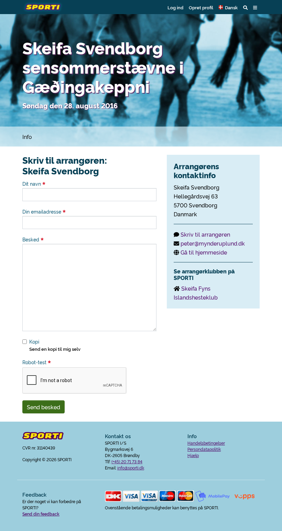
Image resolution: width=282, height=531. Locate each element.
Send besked (43, 407)
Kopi (34, 341)
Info (27, 136)
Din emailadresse (42, 211)
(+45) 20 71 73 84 (126, 461)
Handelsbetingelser (206, 443)
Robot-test (35, 362)
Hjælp (193, 455)
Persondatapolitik (204, 449)
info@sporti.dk (130, 467)
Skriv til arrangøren (205, 234)
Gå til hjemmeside (204, 252)
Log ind (175, 7)
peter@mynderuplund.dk (213, 243)
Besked (31, 239)
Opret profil (201, 7)
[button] (228, 7)
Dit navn (32, 183)
